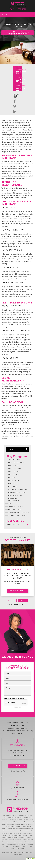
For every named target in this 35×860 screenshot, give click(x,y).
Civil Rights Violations (12, 731)
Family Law (13, 484)
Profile (15, 723)
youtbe (21, 771)
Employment (13, 481)
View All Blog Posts (15, 605)
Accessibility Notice (28, 852)
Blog (14, 733)
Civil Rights (13, 475)
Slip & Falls (13, 503)
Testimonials (27, 731)
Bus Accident (14, 466)
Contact (20, 733)
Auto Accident (14, 460)
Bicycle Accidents (16, 463)
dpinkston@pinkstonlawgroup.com (17, 799)
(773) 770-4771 (19, 9)
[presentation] (12, 601)
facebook (11, 771)
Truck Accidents (15, 506)
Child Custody (14, 469)
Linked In (14, 111)
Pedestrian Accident (17, 492)
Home (9, 723)
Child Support (14, 472)
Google (24, 771)
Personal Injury (15, 495)
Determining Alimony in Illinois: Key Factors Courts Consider (17, 576)
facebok (14, 101)
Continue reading (16, 591)
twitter (14, 106)
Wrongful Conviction (17, 515)
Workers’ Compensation (17, 728)
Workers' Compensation (18, 512)
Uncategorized (14, 509)
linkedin (17, 771)
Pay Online (16, 766)
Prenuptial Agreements (13, 499)
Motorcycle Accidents (18, 490)
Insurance (12, 487)
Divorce (22, 88)
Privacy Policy (18, 854)
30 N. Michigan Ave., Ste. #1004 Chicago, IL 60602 (17, 751)
